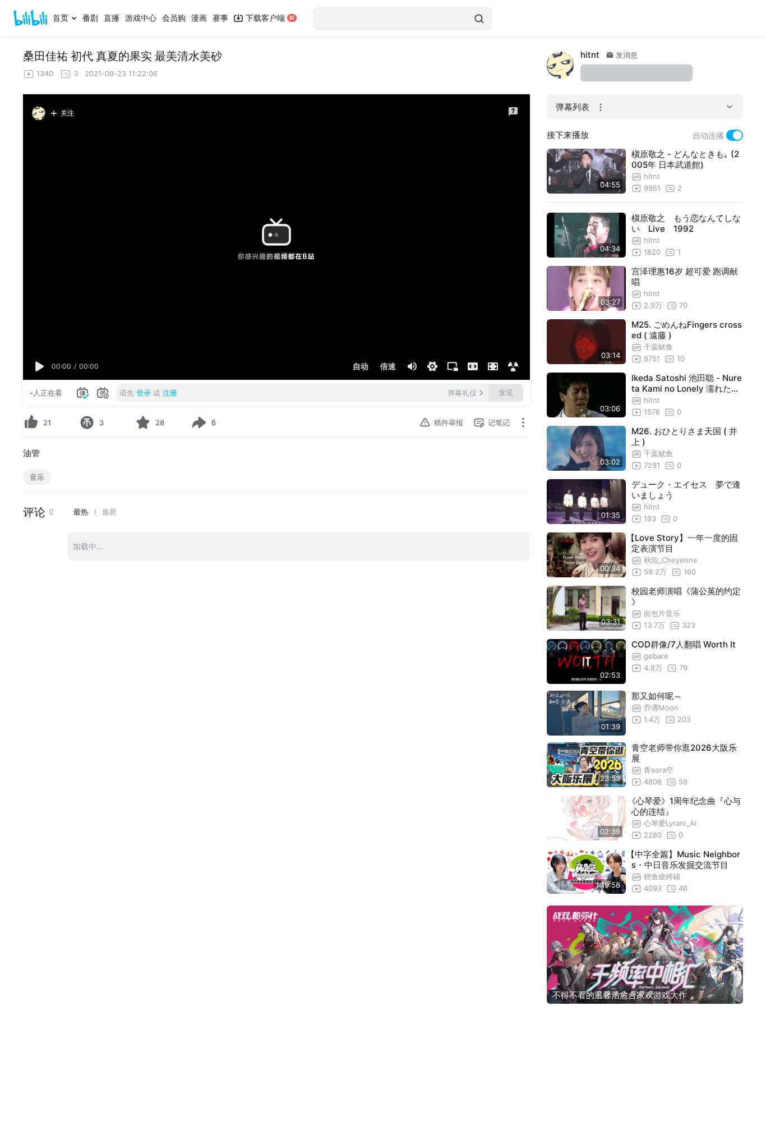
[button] (40, 366)
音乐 (37, 476)
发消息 (625, 54)
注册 (170, 392)
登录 (143, 392)
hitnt (589, 54)
